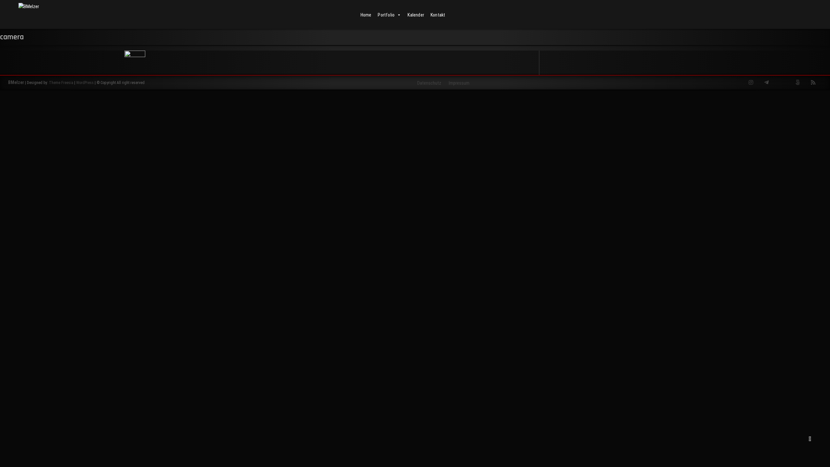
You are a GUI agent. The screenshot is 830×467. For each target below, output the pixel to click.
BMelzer (16, 82)
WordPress (85, 82)
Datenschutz (429, 83)
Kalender (416, 15)
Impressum (459, 83)
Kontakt (438, 15)
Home (366, 15)
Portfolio (386, 15)
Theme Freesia (61, 82)
